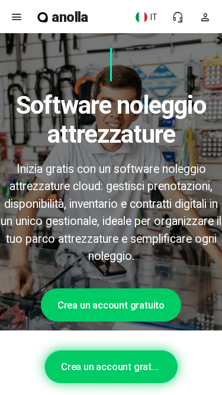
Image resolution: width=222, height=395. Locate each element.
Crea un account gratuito (111, 305)
